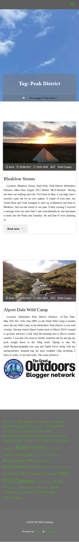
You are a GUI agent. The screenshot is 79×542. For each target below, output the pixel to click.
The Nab (58, 481)
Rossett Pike (48, 467)
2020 (20, 421)
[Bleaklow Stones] (39, 146)
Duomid (53, 436)
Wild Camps (64, 166)
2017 (52, 166)
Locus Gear (25, 454)
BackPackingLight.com (16, 426)
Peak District (34, 466)
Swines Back (11, 474)
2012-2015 (42, 298)
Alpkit (28, 421)
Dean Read (30, 436)
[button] (13, 368)
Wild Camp (47, 492)
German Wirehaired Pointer (18, 440)
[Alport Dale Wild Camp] (39, 281)
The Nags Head (9, 487)
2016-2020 (42, 166)
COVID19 (8, 431)
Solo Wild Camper (62, 467)
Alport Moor (59, 421)
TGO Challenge (19, 481)
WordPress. (51, 531)
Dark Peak (44, 431)
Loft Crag (39, 454)
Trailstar (54, 486)
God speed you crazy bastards (52, 440)
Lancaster (55, 448)
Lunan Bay (53, 454)
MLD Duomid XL (45, 461)
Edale (63, 436)
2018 (13, 422)
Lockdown (9, 454)
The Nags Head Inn (25, 487)
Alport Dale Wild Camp (26, 309)
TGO (25, 473)
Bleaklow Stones (19, 178)
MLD (32, 460)
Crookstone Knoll (26, 431)
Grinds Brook (8, 448)
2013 (6, 421)
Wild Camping (12, 497)
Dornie (42, 436)
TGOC (63, 473)
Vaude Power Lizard (16, 492)
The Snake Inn (41, 487)
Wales (33, 492)
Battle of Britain (37, 426)
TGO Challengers (44, 482)
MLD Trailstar (14, 466)
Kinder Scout (30, 447)
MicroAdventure (14, 460)
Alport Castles (42, 421)
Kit (48, 448)
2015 (52, 298)
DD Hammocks (12, 436)
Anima (38, 531)
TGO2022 (50, 473)
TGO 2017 (36, 473)
